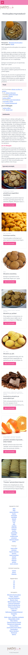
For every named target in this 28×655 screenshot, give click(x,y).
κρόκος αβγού (7, 108)
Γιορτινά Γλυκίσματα (14, 603)
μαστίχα (14, 558)
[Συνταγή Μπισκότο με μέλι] (14, 340)
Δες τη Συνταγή (9, 205)
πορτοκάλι (8, 233)
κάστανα (14, 560)
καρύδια (14, 526)
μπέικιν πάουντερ (11, 93)
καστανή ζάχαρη (14, 539)
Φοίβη (12, 44)
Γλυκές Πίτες (14, 608)
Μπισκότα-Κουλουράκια (15, 42)
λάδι (4, 233)
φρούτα (14, 553)
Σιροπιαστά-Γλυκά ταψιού (14, 627)
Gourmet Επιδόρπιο (14, 598)
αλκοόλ (14, 519)
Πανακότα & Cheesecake (14, 624)
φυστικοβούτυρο (12, 393)
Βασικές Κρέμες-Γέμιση (14, 601)
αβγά (4, 271)
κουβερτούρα (6, 191)
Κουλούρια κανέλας (9, 235)
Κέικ (14, 615)
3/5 (14, 584)
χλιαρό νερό (9, 110)
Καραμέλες (14, 614)
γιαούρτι (14, 529)
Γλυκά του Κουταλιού (14, 607)
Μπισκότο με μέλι (8, 354)
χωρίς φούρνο (14, 564)
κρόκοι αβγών (7, 98)
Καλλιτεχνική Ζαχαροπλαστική (14, 612)
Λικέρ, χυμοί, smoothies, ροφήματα (14, 617)
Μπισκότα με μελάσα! (10, 313)
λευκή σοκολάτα (14, 555)
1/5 (14, 581)
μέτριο (14, 572)
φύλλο (14, 541)
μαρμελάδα (14, 533)
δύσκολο (14, 574)
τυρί (14, 522)
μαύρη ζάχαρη (6, 392)
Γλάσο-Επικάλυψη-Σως (14, 605)
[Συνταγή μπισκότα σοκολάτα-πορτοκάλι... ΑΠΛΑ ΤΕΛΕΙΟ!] (14, 425)
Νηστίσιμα (14, 632)
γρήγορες (14, 550)
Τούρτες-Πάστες (14, 626)
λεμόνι (14, 514)
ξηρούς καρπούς (14, 551)
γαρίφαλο (17, 310)
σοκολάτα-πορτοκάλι (16, 436)
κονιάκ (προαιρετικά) (11, 103)
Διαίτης (14, 634)
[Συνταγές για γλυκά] (9, 7)
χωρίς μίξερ (14, 548)
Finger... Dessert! (14, 596)
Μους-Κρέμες (14, 620)
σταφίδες (14, 534)
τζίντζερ (5, 311)
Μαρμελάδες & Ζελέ (14, 619)
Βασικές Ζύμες (14, 600)
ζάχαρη (11, 96)
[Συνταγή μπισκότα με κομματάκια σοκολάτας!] (14, 179)
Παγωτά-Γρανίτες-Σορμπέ (14, 622)
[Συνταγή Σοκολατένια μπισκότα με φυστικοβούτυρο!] (14, 380)
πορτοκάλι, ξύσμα (8, 101)
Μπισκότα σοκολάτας (10, 274)
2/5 (14, 583)
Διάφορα (14, 610)
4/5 (14, 586)
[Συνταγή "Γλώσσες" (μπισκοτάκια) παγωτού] (14, 468)
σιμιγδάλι (5, 480)
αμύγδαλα (18, 437)
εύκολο (14, 570)
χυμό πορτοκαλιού (15, 100)
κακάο (14, 520)
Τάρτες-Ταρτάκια (14, 631)
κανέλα (13, 310)
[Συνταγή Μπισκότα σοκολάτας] (14, 260)
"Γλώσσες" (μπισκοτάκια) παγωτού (13, 482)
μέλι (4, 351)
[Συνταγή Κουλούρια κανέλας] (14, 222)
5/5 (14, 588)
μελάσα (9, 310)
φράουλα (14, 527)
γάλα (14, 510)
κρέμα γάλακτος (14, 512)
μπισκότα (14, 538)
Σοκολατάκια (14, 629)
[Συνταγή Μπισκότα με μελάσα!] (14, 298)
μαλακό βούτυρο (13, 94)
